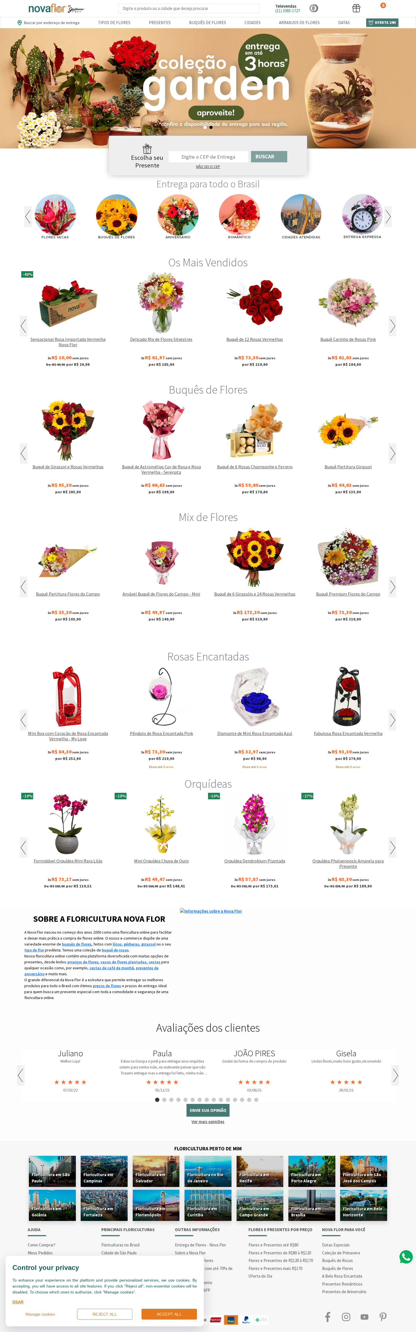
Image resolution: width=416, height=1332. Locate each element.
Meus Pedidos (40, 1252)
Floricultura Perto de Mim (208, 1148)
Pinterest (383, 1317)
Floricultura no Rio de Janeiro (205, 1178)
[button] (313, 8)
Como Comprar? (41, 1245)
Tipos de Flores (114, 22)
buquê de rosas (115, 950)
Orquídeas (208, 784)
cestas (154, 962)
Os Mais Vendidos (208, 262)
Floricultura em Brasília (306, 1212)
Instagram (346, 1317)
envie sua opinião (208, 1110)
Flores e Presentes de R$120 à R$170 (280, 1260)
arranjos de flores (82, 962)
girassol (148, 944)
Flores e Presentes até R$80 (273, 1245)
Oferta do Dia (260, 1276)
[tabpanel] (70, 1071)
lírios (117, 944)
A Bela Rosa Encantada (342, 1276)
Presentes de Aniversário (344, 1291)
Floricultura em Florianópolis (150, 1212)
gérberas (131, 944)
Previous (28, 216)
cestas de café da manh (111, 967)
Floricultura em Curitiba (202, 1212)
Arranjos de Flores (299, 22)
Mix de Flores (208, 517)
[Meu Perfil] (335, 8)
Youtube (364, 1317)
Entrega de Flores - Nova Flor (200, 1245)
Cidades (253, 22)
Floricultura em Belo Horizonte (362, 1212)
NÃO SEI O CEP (208, 166)
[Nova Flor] (56, 8)
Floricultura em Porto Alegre (306, 1178)
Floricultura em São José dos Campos (362, 1178)
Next (388, 216)
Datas (344, 22)
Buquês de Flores (207, 22)
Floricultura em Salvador (150, 1178)
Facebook (327, 1317)
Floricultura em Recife (254, 1178)
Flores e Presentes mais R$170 (275, 1268)
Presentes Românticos (342, 1284)
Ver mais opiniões (208, 1121)
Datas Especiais (336, 1245)
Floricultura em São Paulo (51, 1178)
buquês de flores (76, 944)
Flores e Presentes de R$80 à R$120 (279, 1252)
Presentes (160, 22)
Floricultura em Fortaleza (98, 1212)
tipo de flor (34, 950)
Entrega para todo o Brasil (208, 184)
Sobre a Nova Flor (190, 1252)
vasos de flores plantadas (123, 962)
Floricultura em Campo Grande (254, 1212)
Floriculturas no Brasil (120, 1245)
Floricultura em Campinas (98, 1178)
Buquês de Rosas (337, 1260)
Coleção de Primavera (341, 1252)
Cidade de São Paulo (119, 1252)
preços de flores (107, 985)
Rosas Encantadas (208, 656)
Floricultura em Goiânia (46, 1212)
